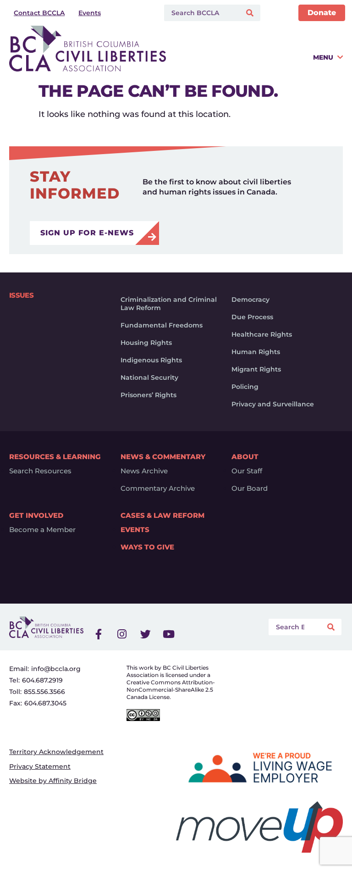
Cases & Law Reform (162, 515)
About (244, 456)
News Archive (144, 471)
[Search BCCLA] (200, 13)
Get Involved (36, 515)
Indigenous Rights (151, 360)
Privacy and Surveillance (272, 404)
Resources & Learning (55, 456)
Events (135, 530)
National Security (149, 377)
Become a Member (42, 530)
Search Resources (40, 471)
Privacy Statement (40, 766)
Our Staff (246, 471)
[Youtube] (168, 633)
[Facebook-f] (98, 633)
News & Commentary (163, 456)
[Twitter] (145, 633)
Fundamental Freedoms (162, 325)
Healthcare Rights (261, 334)
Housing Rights (146, 342)
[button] (256, 61)
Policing (244, 387)
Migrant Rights (256, 369)
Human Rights (255, 352)
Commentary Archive (158, 488)
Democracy (250, 299)
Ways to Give (147, 547)
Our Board (249, 488)
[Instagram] (121, 633)
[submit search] (251, 13)
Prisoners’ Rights (148, 395)
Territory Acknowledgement (56, 752)
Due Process (252, 317)
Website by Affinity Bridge (53, 781)
